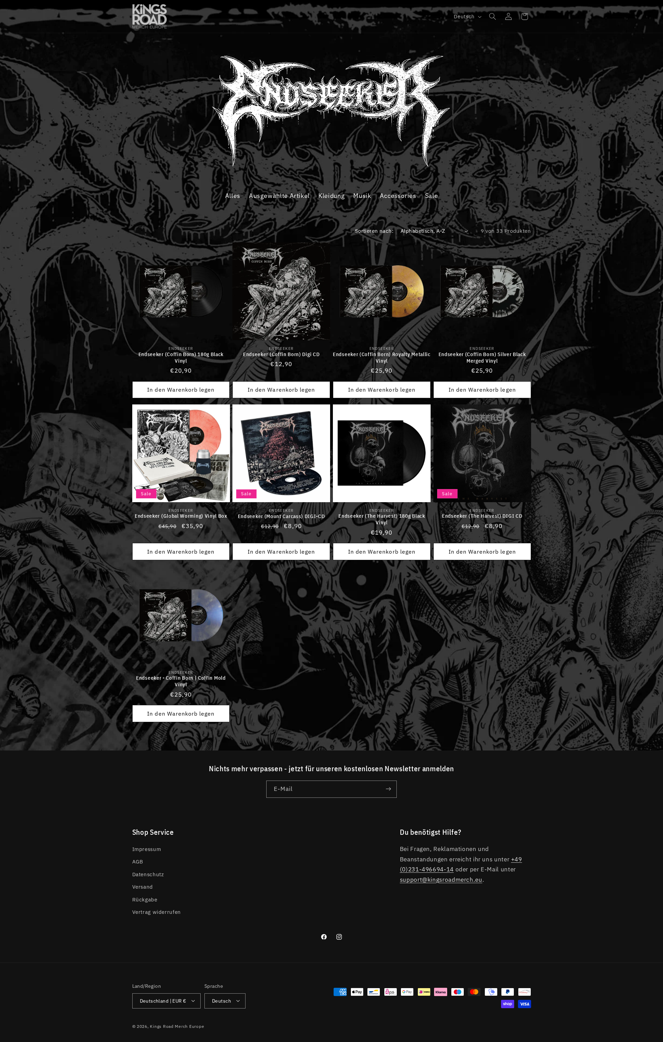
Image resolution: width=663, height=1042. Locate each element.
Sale (431, 195)
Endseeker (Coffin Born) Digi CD (281, 354)
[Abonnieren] (388, 789)
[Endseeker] (331, 168)
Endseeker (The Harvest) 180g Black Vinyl (381, 519)
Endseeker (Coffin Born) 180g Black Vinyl (180, 357)
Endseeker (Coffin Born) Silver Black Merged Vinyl (482, 357)
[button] (492, 17)
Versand (142, 887)
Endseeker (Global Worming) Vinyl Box (181, 516)
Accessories (398, 195)
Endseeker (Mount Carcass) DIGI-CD (281, 516)
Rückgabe (144, 899)
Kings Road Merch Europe (177, 1026)
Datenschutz (148, 874)
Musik (362, 195)
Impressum (146, 849)
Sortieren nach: (374, 231)
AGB (137, 862)
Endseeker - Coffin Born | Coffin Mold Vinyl (181, 681)
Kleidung (331, 195)
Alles (232, 195)
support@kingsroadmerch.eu (441, 879)
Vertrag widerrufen (156, 912)
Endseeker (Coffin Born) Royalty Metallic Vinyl (382, 357)
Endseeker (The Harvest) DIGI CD (482, 516)
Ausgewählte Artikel (279, 195)
